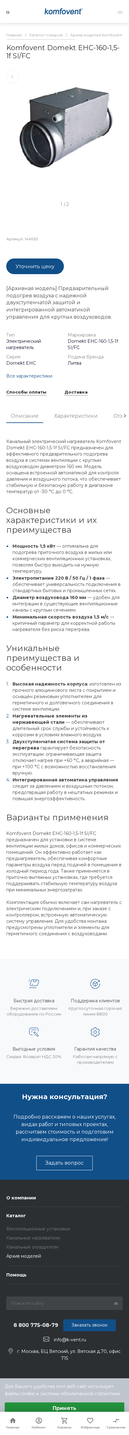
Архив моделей (23, 1256)
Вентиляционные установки (38, 1229)
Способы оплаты (26, 392)
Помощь (16, 1275)
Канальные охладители (32, 1247)
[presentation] (124, 415)
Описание (25, 416)
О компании (21, 1198)
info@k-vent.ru (70, 1339)
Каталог (16, 1215)
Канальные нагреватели (33, 1238)
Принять (64, 1408)
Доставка (76, 392)
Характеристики (76, 416)
